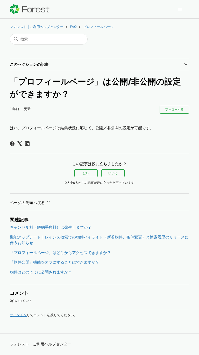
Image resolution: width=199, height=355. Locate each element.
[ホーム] (29, 9)
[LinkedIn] (27, 143)
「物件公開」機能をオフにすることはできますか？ (54, 262)
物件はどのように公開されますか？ (41, 272)
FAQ (73, 27)
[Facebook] (12, 143)
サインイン (18, 315)
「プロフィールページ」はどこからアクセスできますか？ (60, 252)
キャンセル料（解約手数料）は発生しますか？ (50, 227)
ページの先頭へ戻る (28, 202)
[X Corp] (19, 143)
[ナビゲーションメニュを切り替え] (180, 9)
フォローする (174, 109)
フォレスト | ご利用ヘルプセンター (36, 27)
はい (86, 173)
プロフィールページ (98, 27)
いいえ (113, 173)
